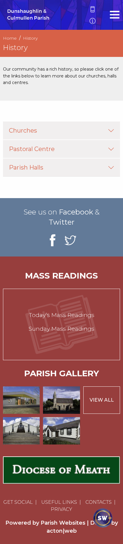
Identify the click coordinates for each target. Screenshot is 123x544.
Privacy (61, 509)
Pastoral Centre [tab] (32, 149)
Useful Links (59, 502)
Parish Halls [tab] (26, 167)
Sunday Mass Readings (61, 328)
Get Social (18, 502)
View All (102, 400)
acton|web (62, 531)
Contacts (98, 502)
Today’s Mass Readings (61, 315)
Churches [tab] (23, 130)
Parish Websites (63, 523)
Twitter (61, 222)
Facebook (76, 212)
